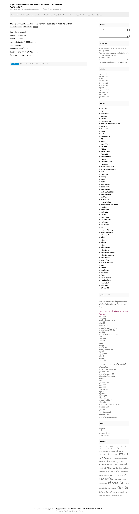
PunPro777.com (106, 161)
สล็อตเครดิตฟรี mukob (110, 488)
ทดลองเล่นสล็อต (106, 202)
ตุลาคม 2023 (103, 78)
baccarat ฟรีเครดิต (108, 449)
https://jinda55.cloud (107, 321)
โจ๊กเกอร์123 (105, 288)
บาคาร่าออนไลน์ (106, 220)
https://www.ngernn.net (108, 417)
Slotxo (103, 179)
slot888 (102, 332)
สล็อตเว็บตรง (105, 250)
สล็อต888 (104, 240)
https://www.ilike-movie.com (110, 405)
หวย (102, 265)
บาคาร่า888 (105, 217)
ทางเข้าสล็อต (105, 210)
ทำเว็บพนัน (104, 212)
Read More (14, 64)
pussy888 (102, 338)
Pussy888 (104, 164)
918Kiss (13, 26)
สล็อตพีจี (103, 245)
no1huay (104, 134)
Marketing (53, 15)
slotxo (101, 343)
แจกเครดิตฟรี (105, 283)
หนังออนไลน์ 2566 (107, 263)
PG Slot (103, 141)
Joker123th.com (106, 129)
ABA (20, 26)
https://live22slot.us (106, 400)
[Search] (127, 30)
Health (46, 15)
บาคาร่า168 (103, 389)
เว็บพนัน (103, 275)
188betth (102, 360)
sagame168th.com (107, 166)
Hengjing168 (103, 319)
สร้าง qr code (105, 235)
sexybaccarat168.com (108, 169)
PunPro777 (104, 159)
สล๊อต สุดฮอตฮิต (104, 51)
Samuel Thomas (25, 64)
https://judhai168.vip (107, 330)
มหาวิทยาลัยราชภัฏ (107, 230)
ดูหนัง (109, 467)
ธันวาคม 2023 (103, 76)
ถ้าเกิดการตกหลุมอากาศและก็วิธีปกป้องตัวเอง (112, 48)
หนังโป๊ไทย (103, 347)
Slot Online (105, 174)
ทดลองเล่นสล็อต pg (104, 475)
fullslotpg (102, 398)
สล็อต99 (102, 323)
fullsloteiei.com (106, 121)
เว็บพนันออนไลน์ (106, 278)
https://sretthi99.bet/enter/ (110, 124)
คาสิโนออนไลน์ (106, 184)
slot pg (103, 177)
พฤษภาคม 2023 (104, 90)
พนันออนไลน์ (105, 225)
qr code (110, 464)
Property (79, 15)
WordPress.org (104, 435)
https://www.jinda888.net (108, 334)
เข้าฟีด (101, 431)
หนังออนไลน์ (105, 260)
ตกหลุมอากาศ (124, 471)
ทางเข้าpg (104, 207)
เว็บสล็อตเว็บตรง (106, 280)
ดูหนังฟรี (102, 409)
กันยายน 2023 (103, 81)
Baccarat (104, 116)
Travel (94, 15)
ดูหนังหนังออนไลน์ (120, 468)
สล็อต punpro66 (103, 483)
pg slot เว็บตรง (105, 144)
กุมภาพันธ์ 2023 (104, 97)
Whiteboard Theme (77, 511)
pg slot (101, 392)
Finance (40, 15)
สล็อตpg (103, 242)
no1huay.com (105, 136)
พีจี (102, 227)
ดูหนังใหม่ (104, 197)
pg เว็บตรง (104, 146)
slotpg (101, 345)
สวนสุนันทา (102, 495)
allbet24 (102, 356)
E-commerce (32, 15)
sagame (102, 378)
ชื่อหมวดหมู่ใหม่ (106, 187)
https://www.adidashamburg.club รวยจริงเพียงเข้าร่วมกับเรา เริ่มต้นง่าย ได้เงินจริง (41, 24)
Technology (87, 15)
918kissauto (102, 447)
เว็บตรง (114, 495)
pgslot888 (103, 354)
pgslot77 (102, 394)
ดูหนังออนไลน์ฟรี (106, 194)
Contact (99, 15)
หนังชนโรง (102, 402)
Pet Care (71, 15)
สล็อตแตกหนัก (105, 257)
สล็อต (102, 237)
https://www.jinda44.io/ (108, 328)
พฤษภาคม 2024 (104, 74)
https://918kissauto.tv (107, 369)
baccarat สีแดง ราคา (118, 449)
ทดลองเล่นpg (105, 199)
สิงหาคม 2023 (103, 83)
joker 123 (102, 317)
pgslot (101, 336)
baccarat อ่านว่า (112, 451)
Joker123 (104, 126)
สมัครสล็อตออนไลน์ (107, 232)
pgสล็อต (106, 461)
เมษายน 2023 (103, 92)
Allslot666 (109, 447)
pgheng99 (103, 396)
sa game (115, 464)
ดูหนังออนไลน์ (105, 189)
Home (13, 15)
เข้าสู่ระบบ (102, 429)
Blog (18, 15)
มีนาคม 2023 (103, 94)
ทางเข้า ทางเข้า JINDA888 (109, 204)
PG (102, 139)
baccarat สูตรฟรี (103, 451)
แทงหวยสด (104, 285)
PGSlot (103, 149)
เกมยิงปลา (104, 268)
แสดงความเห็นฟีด (104, 433)
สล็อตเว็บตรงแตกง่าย (107, 255)
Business (24, 15)
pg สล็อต (113, 461)
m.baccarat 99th (114, 455)
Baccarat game (116, 447)
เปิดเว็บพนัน (104, 273)
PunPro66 (104, 154)
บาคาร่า (103, 215)
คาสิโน (103, 182)
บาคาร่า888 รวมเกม (105, 57)
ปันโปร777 (104, 222)
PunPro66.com (106, 156)
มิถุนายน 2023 (103, 87)
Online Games (62, 15)
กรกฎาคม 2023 (104, 85)
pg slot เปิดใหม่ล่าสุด (117, 458)
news (103, 131)
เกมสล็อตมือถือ (105, 270)
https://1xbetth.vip (106, 350)
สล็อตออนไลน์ (105, 247)
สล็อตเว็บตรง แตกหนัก (108, 252)
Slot (102, 172)
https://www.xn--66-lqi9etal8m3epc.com (107, 375)
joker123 (102, 380)
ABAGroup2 (27, 26)
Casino (103, 119)
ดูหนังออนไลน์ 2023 (107, 192)
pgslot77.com (105, 151)
